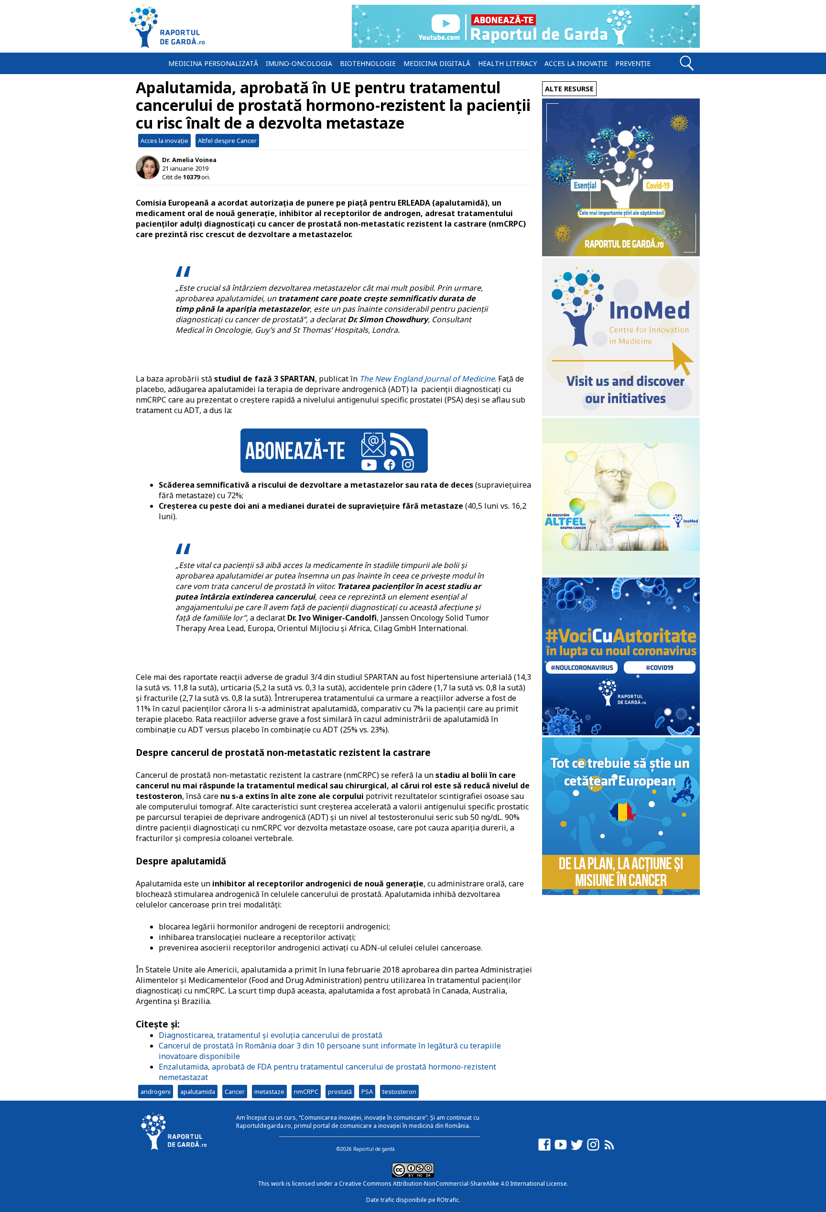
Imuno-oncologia (299, 63)
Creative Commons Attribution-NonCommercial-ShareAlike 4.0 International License (453, 1183)
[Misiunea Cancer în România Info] (621, 892)
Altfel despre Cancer (227, 140)
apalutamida (197, 1091)
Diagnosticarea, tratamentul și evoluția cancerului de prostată (270, 1035)
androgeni (156, 1091)
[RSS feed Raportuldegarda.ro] (609, 1149)
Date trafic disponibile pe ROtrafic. (413, 1200)
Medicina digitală (436, 63)
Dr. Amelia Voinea (189, 159)
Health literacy (507, 63)
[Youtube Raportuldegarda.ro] (561, 1149)
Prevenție (633, 63)
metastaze (269, 1091)
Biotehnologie (368, 63)
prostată (340, 1091)
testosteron (399, 1091)
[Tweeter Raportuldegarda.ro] (577, 1149)
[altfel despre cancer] (621, 573)
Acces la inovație (576, 63)
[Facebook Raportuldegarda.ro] (544, 1149)
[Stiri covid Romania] (621, 254)
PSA (367, 1091)
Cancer (235, 1091)
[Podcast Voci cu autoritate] (621, 733)
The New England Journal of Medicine (427, 378)
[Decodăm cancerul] (621, 413)
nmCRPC (306, 1091)
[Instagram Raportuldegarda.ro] (593, 1149)
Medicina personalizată (213, 63)
